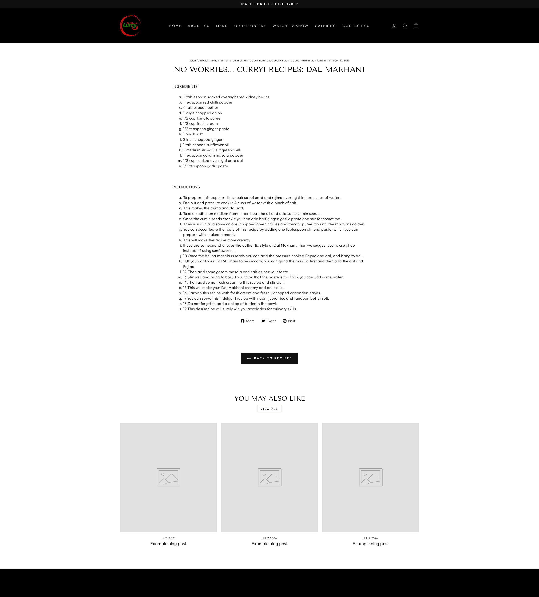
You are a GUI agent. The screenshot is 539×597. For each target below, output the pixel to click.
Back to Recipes (272, 358)
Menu (222, 26)
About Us (199, 26)
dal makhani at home (217, 60)
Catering (325, 26)
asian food (196, 60)
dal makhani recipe (245, 60)
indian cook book (269, 60)
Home (175, 26)
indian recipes (290, 60)
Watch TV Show (291, 26)
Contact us (356, 26)
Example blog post (168, 543)
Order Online (250, 26)
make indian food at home (317, 60)
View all (269, 408)
